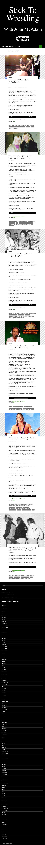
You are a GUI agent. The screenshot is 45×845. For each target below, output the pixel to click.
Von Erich (28, 126)
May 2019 (3, 791)
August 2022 (4, 709)
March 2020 (4, 770)
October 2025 (4, 629)
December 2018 (5, 801)
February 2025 (4, 646)
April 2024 (4, 667)
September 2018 (5, 808)
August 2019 (4, 785)
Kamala (25, 408)
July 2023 (3, 686)
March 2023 (4, 694)
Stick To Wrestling (21, 126)
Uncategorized (4, 824)
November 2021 (5, 728)
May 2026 (3, 615)
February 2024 (4, 671)
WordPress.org (4, 838)
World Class (12, 128)
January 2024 (4, 673)
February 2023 (4, 697)
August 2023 (4, 684)
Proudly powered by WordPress (7, 843)
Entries (4, 834)
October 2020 (4, 755)
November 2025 (5, 627)
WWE (17, 128)
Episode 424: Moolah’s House (7, 599)
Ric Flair (23, 316)
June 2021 (4, 739)
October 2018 (4, 806)
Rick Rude (11, 224)
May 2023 (3, 690)
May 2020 (3, 766)
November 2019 (5, 778)
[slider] (34, 117)
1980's (11, 221)
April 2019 (4, 793)
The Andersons (21, 508)
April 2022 (4, 718)
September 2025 (5, 631)
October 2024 (4, 655)
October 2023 (4, 680)
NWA (10, 126)
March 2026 (4, 619)
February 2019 (4, 797)
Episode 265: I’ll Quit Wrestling (19, 80)
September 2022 (5, 707)
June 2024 (4, 663)
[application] (22, 117)
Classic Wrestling (16, 125)
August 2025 (4, 634)
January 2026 (4, 623)
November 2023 (5, 678)
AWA (23, 504)
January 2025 (4, 648)
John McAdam (30, 125)
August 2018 (4, 810)
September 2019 (5, 783)
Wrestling (11, 225)
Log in (3, 831)
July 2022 (3, 711)
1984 (13, 575)
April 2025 (4, 642)
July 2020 (3, 762)
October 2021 (4, 730)
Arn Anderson (18, 504)
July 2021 (3, 736)
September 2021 (5, 732)
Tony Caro (27, 508)
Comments (4, 836)
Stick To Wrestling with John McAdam (11, 46)
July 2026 (3, 610)
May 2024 (3, 665)
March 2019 (4, 795)
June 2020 (4, 764)
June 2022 (4, 713)
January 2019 (4, 799)
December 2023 (5, 676)
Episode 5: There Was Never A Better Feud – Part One (22, 549)
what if (16, 578)
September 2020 (5, 757)
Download (23, 119)
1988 (14, 504)
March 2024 (4, 669)
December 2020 (5, 751)
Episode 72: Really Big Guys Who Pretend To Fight (22, 438)
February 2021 (4, 747)
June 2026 (4, 613)
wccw (33, 126)
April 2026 (4, 617)
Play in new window (16, 119)
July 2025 (3, 636)
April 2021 (4, 743)
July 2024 (3, 661)
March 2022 (4, 720)
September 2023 (5, 682)
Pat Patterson (22, 505)
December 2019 (5, 776)
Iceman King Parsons (13, 314)
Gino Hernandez (33, 313)
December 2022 (5, 701)
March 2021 (4, 745)
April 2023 (4, 692)
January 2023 (4, 699)
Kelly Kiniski (27, 314)
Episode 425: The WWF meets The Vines (9, 597)
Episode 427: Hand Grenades (7, 592)
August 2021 (4, 734)
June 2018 (4, 814)
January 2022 (4, 724)
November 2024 (5, 652)
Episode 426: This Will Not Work (8, 594)
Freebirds (25, 575)
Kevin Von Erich (12, 316)
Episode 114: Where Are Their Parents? (20, 255)
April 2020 (4, 768)
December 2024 (5, 650)
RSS (14, 121)
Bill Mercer (15, 406)
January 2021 (4, 749)
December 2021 (5, 726)
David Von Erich (24, 125)
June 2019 (4, 789)
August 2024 (4, 659)
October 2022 (4, 705)
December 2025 (5, 625)
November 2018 (5, 804)
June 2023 (4, 688)
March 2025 (4, 644)
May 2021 (3, 741)
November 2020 (5, 753)
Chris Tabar (18, 221)
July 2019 (3, 787)
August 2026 (4, 608)
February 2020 (4, 772)
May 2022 (3, 715)
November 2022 (5, 703)
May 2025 (3, 640)
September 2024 (5, 657)
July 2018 (3, 812)
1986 (14, 221)
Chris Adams (12, 313)
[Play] (10, 117)
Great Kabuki (32, 221)
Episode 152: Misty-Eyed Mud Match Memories (20, 157)
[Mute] (31, 117)
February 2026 (4, 621)
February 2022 (4, 722)
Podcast (10, 77)
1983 (10, 125)
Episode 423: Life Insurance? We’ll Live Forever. (10, 601)
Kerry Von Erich (31, 408)
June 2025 (4, 638)
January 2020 (4, 774)
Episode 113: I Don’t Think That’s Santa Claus (21, 346)
